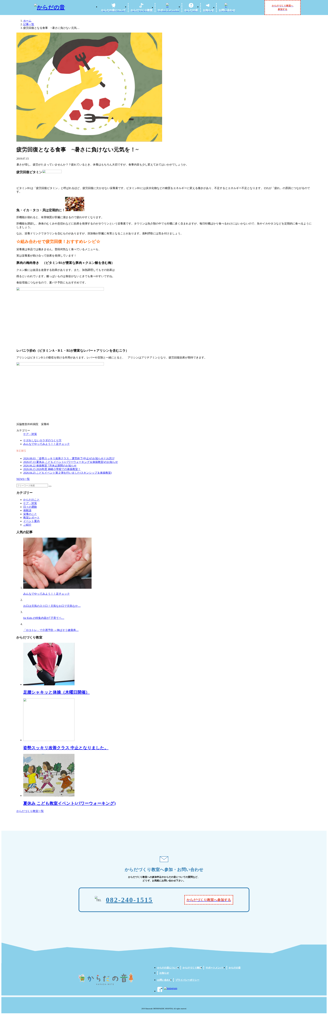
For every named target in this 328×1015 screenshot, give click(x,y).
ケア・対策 (30, 434)
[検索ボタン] (50, 486)
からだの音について (168, 967)
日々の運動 (30, 506)
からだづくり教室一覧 (30, 811)
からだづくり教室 (192, 967)
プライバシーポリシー (187, 980)
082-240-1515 (129, 900)
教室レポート (31, 517)
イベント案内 (31, 521)
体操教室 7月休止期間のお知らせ (50, 465)
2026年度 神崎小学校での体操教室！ (52, 469)
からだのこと (31, 499)
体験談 (27, 510)
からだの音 (235, 967)
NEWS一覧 (23, 479)
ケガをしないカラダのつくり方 (42, 440)
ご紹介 (27, 524)
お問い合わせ (164, 980)
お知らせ (164, 973)
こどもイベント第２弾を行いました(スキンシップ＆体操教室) (67, 472)
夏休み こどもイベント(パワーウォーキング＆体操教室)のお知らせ (70, 462)
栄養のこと (30, 514)
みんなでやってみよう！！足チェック (46, 443)
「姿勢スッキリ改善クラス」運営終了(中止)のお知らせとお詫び (68, 458)
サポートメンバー (215, 967)
